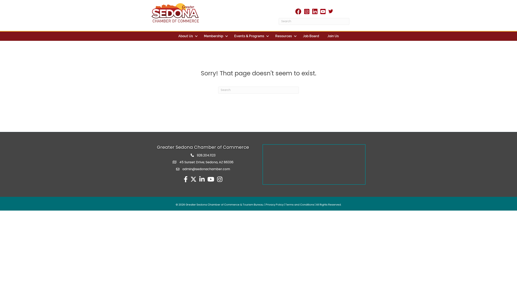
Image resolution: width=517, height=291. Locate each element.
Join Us (333, 36)
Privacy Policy (275, 205)
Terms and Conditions (299, 205)
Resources (283, 36)
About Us (185, 36)
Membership (213, 36)
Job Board (311, 36)
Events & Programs (249, 36)
